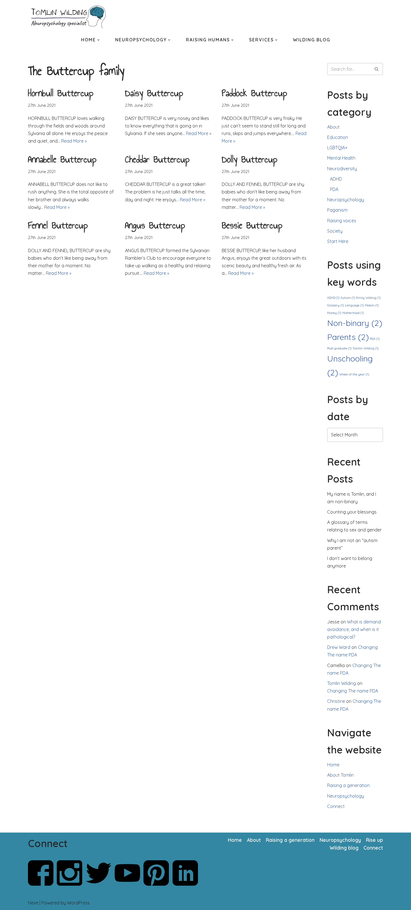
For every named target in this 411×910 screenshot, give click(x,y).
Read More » (74, 141)
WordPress (78, 903)
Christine (336, 701)
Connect (336, 806)
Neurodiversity (342, 168)
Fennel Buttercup (58, 225)
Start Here (337, 241)
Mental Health (341, 158)
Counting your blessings (352, 512)
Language (354, 305)
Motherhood (353, 313)
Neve (33, 903)
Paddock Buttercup (254, 93)
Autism (348, 298)
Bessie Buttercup (252, 225)
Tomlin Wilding (366, 348)
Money (334, 313)
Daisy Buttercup (154, 93)
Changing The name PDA (352, 691)
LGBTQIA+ (337, 147)
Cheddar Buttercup (157, 159)
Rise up (374, 840)
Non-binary (354, 323)
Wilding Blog (311, 39)
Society (334, 231)
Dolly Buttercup (249, 159)
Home (333, 764)
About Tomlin (340, 775)
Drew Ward (338, 647)
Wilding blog (344, 848)
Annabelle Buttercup (62, 159)
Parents (348, 337)
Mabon (372, 305)
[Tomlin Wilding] (70, 17)
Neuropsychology (345, 199)
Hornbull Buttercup (60, 93)
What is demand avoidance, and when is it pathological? (354, 629)
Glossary (335, 305)
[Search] (376, 69)
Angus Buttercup (155, 225)
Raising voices (341, 220)
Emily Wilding (368, 298)
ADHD (336, 179)
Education (337, 137)
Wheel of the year (354, 374)
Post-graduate (339, 348)
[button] (98, 40)
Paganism (337, 210)
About (333, 127)
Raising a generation (348, 785)
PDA (334, 189)
